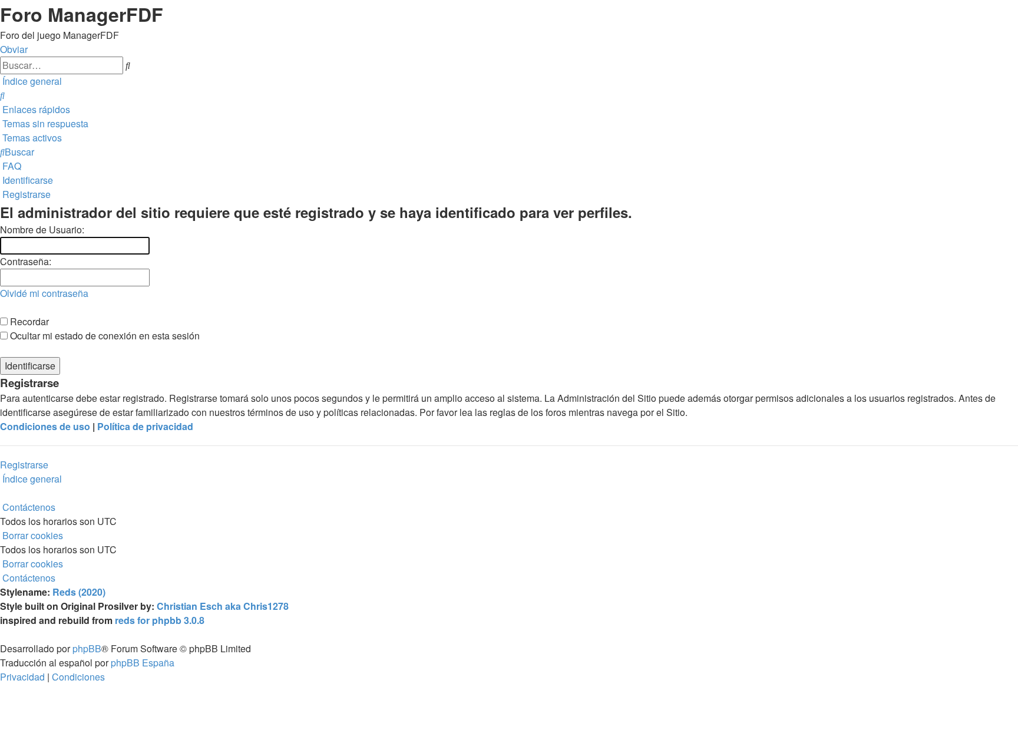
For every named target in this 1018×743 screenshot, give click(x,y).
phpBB (86, 648)
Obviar (14, 49)
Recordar (28, 321)
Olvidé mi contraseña (44, 293)
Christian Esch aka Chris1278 (223, 606)
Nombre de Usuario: (42, 229)
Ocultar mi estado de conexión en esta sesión (104, 335)
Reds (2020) (78, 592)
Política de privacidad (145, 426)
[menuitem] (2, 95)
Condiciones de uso (45, 426)
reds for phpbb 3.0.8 (159, 620)
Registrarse (24, 464)
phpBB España (142, 662)
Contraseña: (25, 261)
